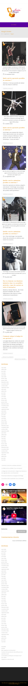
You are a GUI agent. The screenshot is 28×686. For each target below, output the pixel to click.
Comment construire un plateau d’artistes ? (11, 465)
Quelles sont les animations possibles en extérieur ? (11, 232)
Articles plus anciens (21, 359)
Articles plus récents (7, 357)
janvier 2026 (4, 380)
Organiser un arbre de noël (7, 659)
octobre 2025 (4, 385)
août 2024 (3, 411)
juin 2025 (3, 393)
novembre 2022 (5, 449)
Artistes (3, 648)
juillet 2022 (3, 456)
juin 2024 (3, 414)
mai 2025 (3, 394)
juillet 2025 (3, 391)
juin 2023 (3, 436)
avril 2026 (3, 375)
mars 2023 (3, 442)
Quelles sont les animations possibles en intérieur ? (11, 181)
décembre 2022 (4, 447)
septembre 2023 (5, 431)
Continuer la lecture (8, 88)
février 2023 (4, 443)
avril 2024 (3, 418)
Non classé (3, 657)
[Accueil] (1, 34)
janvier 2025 (4, 402)
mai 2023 (3, 438)
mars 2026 (3, 376)
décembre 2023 (4, 425)
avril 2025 (3, 396)
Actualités (3, 646)
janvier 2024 (4, 423)
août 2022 (3, 454)
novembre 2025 (5, 384)
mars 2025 (3, 398)
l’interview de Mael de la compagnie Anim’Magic (12, 475)
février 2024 (4, 422)
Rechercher (4, 529)
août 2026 (3, 367)
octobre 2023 (4, 429)
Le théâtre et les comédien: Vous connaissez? (11, 468)
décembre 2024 (4, 404)
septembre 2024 (5, 409)
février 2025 (4, 400)
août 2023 (3, 433)
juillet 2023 (3, 434)
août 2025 (3, 389)
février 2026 (4, 378)
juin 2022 (3, 458)
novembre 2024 (5, 405)
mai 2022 (3, 460)
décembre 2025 (4, 382)
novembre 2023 (5, 427)
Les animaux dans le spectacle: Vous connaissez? (12, 478)
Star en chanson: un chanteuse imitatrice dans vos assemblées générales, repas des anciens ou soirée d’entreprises (13, 284)
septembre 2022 (5, 452)
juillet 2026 (3, 369)
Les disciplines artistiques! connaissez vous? (11, 655)
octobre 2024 (4, 407)
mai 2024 (3, 416)
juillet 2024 (3, 413)
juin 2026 (3, 371)
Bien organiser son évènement (8, 650)
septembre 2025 (5, 387)
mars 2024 (3, 420)
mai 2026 (3, 373)
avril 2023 (3, 440)
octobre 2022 (4, 451)
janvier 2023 (4, 445)
